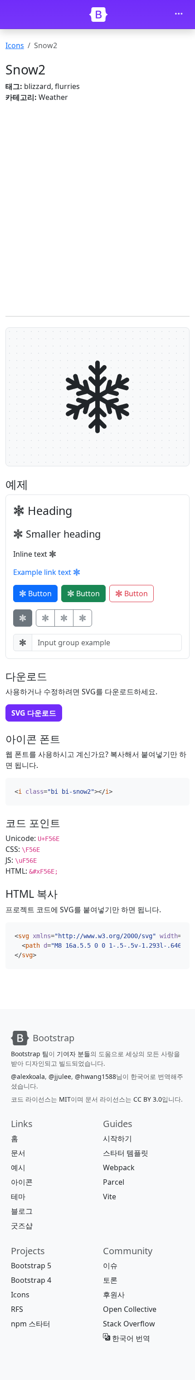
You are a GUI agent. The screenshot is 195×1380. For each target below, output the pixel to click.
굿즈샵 (22, 1226)
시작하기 (117, 1138)
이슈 (110, 1266)
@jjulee (60, 1076)
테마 (18, 1197)
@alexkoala (28, 1076)
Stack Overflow (129, 1324)
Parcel (113, 1182)
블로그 (22, 1211)
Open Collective (129, 1309)
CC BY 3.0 (147, 1099)
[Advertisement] (97, 207)
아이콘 (22, 1182)
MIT (65, 1099)
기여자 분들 (73, 1053)
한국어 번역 (130, 1338)
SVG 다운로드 (33, 713)
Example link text (43, 572)
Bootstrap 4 (31, 1280)
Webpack (119, 1167)
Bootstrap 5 (31, 1266)
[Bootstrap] (98, 14)
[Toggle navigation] (179, 14)
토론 (110, 1280)
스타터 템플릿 (125, 1153)
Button (39, 593)
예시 (18, 1167)
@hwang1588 (95, 1076)
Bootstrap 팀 (30, 1053)
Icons (14, 45)
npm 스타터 (30, 1324)
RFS (17, 1309)
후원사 (114, 1295)
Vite (109, 1197)
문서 (18, 1153)
